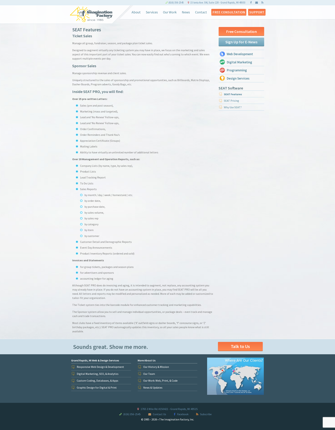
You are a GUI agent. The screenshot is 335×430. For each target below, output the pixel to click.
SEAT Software (231, 88)
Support (256, 12)
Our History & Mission (156, 367)
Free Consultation (229, 12)
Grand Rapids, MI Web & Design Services (95, 360)
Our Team (149, 374)
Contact (201, 12)
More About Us (146, 360)
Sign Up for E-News (241, 42)
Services (152, 12)
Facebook (182, 414)
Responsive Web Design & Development (100, 367)
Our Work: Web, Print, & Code (160, 380)
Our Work (170, 12)
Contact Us (159, 414)
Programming (237, 70)
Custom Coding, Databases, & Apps (97, 380)
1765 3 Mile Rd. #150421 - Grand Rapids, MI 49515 (169, 409)
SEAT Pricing (231, 100)
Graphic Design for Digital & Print (97, 387)
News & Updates (152, 387)
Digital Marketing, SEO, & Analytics (97, 374)
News (186, 12)
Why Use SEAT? (233, 107)
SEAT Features (233, 94)
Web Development (240, 54)
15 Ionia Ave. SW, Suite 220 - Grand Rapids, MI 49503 (217, 2)
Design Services (238, 78)
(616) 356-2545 (176, 2)
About (136, 12)
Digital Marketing (239, 62)
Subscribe (206, 414)
